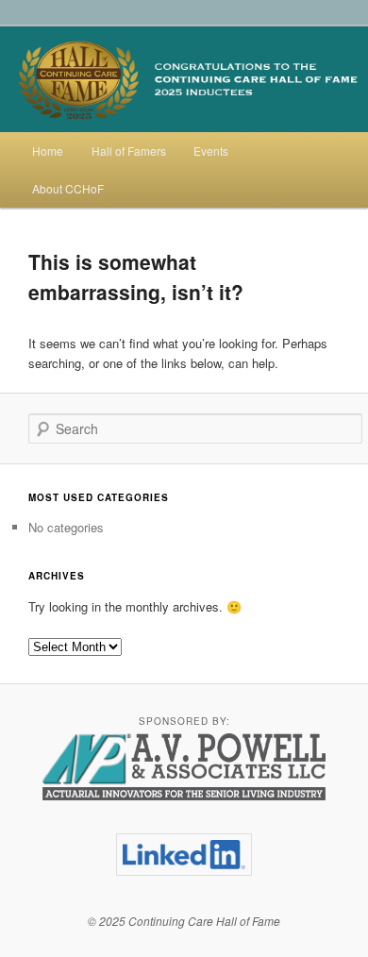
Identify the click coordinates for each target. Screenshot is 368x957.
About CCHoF (68, 188)
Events (210, 151)
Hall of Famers (129, 151)
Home (47, 151)
